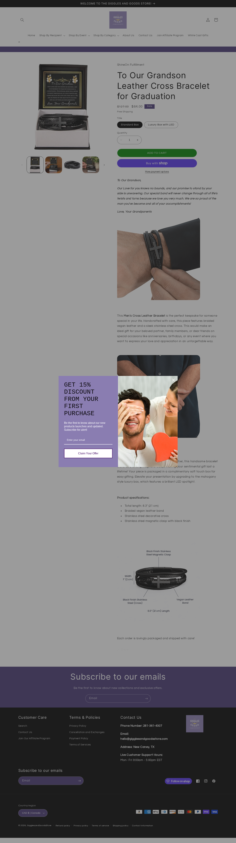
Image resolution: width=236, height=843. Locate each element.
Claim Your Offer (88, 453)
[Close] (173, 380)
